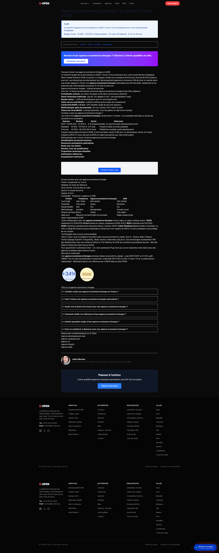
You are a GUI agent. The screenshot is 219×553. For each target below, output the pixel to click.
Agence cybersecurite (70, 339)
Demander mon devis (76, 61)
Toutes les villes (162, 455)
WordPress (72, 430)
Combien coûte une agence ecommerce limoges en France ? (92, 291)
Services (84, 3)
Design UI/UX (73, 418)
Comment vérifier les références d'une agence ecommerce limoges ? (95, 314)
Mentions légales (151, 466)
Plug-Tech (114, 248)
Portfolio (101, 422)
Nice (157, 438)
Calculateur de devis (134, 410)
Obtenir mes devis (109, 386)
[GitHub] (48, 431)
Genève (159, 447)
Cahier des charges (134, 414)
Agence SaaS (66, 347)
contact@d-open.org (49, 426)
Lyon (158, 414)
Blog (124, 3)
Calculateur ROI (132, 430)
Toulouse (159, 422)
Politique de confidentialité (170, 466)
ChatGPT (83, 44)
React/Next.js (73, 434)
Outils (131, 3)
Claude (90, 44)
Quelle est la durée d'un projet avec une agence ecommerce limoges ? (96, 306)
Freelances (97, 3)
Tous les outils (132, 438)
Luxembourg (160, 451)
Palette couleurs (133, 422)
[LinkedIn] (40, 431)
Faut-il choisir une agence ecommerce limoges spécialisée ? (92, 299)
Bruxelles (159, 442)
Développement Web (76, 410)
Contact (101, 438)
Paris (158, 410)
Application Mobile (75, 422)
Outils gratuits (103, 434)
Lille (157, 430)
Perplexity (97, 44)
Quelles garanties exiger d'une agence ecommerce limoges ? (92, 321)
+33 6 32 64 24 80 (48, 423)
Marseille (159, 418)
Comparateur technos (135, 418)
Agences (108, 3)
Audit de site (131, 434)
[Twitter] (44, 431)
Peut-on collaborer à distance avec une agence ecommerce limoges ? (96, 329)
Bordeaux (159, 426)
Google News (107, 44)
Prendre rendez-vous (109, 170)
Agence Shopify (67, 344)
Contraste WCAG (133, 426)
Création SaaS (73, 414)
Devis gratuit (172, 3)
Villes (117, 3)
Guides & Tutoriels (104, 430)
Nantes (158, 434)
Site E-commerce (74, 426)
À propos (101, 410)
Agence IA (65, 341)
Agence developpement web (73, 336)
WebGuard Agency (81, 261)
